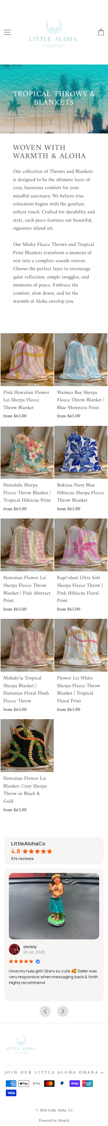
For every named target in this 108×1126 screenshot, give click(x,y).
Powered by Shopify (54, 1120)
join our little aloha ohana (52, 1072)
